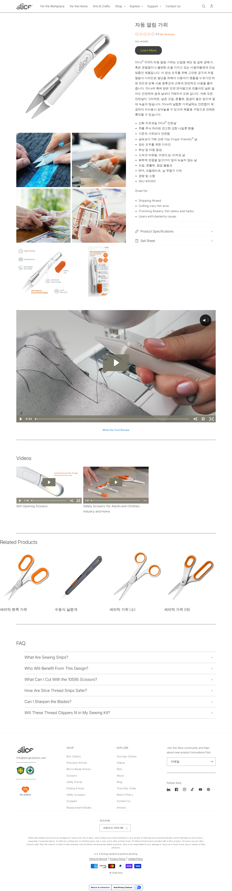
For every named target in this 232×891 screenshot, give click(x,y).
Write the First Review (116, 430)
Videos (121, 762)
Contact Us (123, 801)
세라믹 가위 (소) (122, 609)
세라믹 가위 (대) (177, 609)
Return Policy (125, 794)
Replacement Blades (79, 807)
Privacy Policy (118, 858)
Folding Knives (75, 788)
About (120, 775)
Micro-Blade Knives (79, 769)
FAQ (119, 769)
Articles (121, 807)
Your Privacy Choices (122, 887)
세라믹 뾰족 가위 (13, 609)
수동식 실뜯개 (66, 609)
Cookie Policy (135, 858)
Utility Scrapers (76, 794)
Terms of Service (98, 858)
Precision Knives (77, 762)
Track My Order (126, 788)
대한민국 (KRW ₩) (113, 827)
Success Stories (126, 756)
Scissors (72, 775)
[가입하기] (212, 761)
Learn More (148, 50)
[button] (120, 6)
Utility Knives (74, 781)
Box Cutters (74, 756)
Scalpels (72, 801)
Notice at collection (100, 887)
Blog (119, 781)
